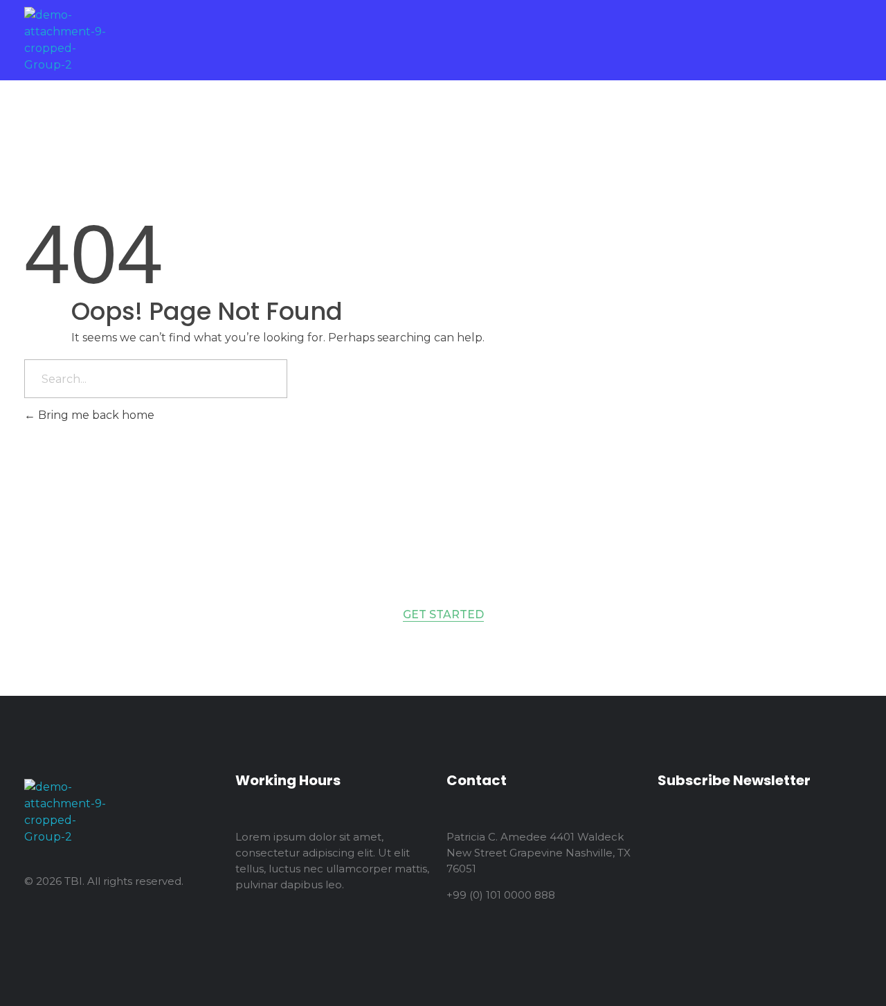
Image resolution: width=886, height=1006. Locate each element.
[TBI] (67, 40)
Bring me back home (94, 415)
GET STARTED (443, 614)
